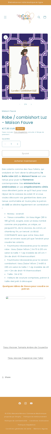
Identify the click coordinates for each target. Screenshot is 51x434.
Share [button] (8, 377)
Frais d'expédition (20, 132)
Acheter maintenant (25, 161)
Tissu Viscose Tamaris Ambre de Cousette (25, 347)
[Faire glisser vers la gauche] (20, 104)
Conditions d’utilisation (39, 421)
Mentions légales (41, 429)
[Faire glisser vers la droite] (31, 104)
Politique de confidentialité (16, 421)
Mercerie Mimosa (19, 413)
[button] (5, 17)
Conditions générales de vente (18, 429)
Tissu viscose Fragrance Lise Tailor (25, 358)
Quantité (6, 139)
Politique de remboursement (35, 417)
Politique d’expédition (26, 425)
